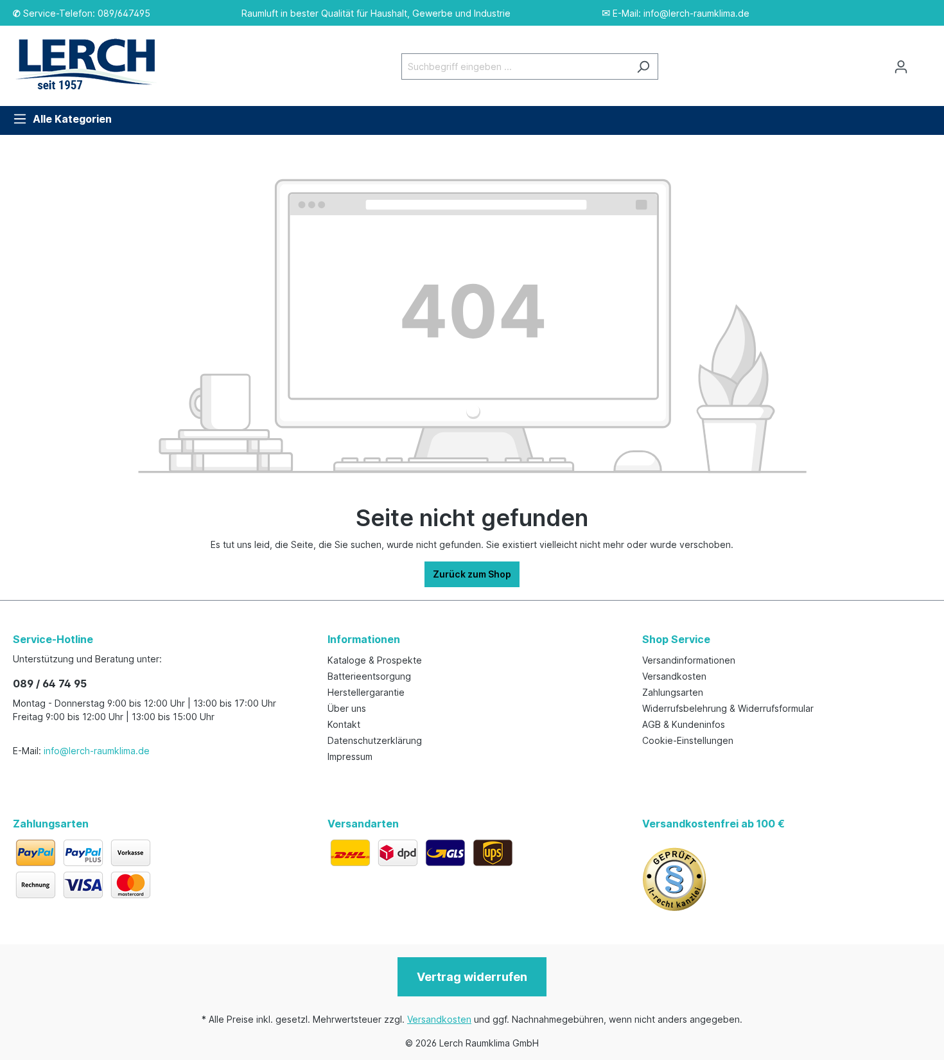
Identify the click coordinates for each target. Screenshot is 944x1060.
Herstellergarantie (366, 692)
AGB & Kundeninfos (683, 724)
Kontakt (344, 724)
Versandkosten (674, 676)
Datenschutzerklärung (375, 740)
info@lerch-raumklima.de (97, 750)
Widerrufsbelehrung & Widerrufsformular (728, 708)
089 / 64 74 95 (50, 683)
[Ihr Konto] (901, 67)
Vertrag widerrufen (472, 977)
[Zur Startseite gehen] (93, 64)
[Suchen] (643, 66)
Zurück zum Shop (472, 574)
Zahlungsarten (672, 692)
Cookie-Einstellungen (687, 740)
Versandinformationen (688, 660)
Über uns (347, 708)
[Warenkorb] (923, 62)
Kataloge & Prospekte (375, 660)
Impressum (350, 756)
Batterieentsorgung (369, 676)
